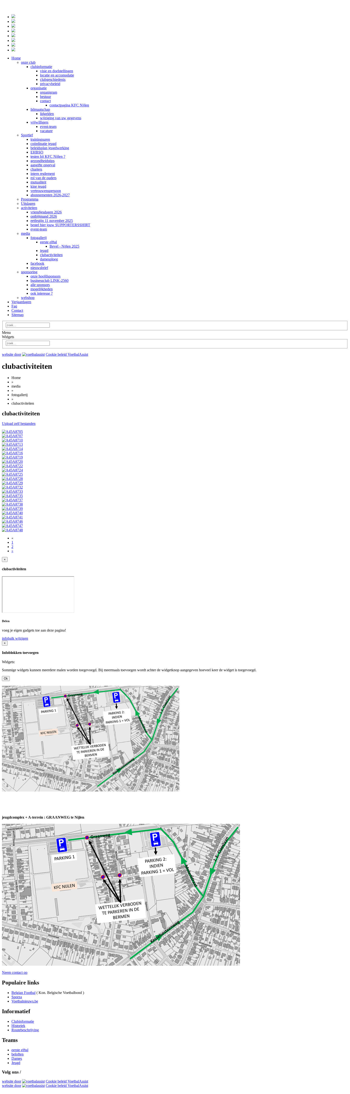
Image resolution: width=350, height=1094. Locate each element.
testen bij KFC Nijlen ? (47, 156)
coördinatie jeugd (43, 144)
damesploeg (49, 259)
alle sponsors (40, 285)
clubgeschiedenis (52, 79)
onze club (28, 62)
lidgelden (47, 114)
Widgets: (8, 662)
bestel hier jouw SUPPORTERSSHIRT (60, 225)
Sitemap (17, 315)
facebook (37, 263)
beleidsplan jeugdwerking (49, 148)
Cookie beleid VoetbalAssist (67, 354)
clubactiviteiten (51, 255)
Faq (14, 306)
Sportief (27, 135)
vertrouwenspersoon (45, 191)
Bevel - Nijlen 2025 (64, 246)
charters (36, 169)
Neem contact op (14, 972)
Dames (16, 1058)
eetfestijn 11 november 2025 (51, 221)
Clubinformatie (22, 1021)
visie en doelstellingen (56, 71)
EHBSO (36, 152)
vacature (46, 131)
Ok (6, 678)
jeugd (44, 251)
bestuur (45, 97)
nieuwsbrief (39, 268)
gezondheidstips (42, 161)
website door (11, 354)
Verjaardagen (21, 302)
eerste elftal (48, 242)
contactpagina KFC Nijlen (69, 105)
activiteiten (29, 208)
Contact (17, 310)
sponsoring (29, 272)
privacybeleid (50, 84)
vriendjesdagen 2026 (46, 212)
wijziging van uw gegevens (60, 118)
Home (16, 58)
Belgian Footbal (23, 993)
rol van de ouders (43, 178)
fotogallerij (38, 238)
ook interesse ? (41, 293)
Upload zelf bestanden (18, 424)
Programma (29, 199)
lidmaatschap (40, 109)
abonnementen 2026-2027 (50, 195)
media (25, 233)
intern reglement (42, 174)
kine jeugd (38, 186)
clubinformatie (41, 67)
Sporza (16, 997)
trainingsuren (40, 139)
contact (45, 101)
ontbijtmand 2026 (43, 216)
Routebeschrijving (25, 1030)
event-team (48, 127)
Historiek (18, 1026)
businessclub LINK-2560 (49, 280)
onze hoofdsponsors (45, 276)
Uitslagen (28, 204)
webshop (28, 298)
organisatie (38, 88)
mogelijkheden (41, 289)
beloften (17, 1054)
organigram (48, 92)
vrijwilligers (39, 122)
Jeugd (15, 1063)
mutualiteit (38, 182)
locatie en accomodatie (57, 75)
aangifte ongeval (42, 165)
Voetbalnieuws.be (24, 1001)
